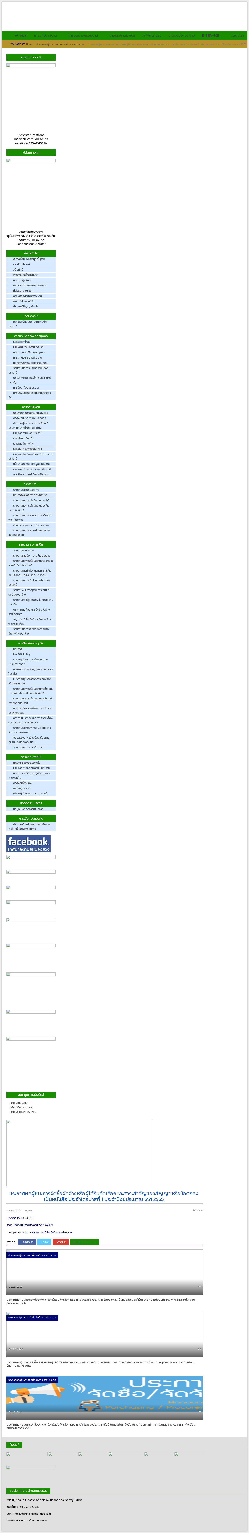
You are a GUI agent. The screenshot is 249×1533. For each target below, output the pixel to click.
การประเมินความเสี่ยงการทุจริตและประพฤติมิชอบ (30, 710)
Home (29, 44)
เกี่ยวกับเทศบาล (45, 35)
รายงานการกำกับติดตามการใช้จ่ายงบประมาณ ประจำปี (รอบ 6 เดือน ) (30, 573)
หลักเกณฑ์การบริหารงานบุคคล (30, 363)
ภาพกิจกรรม (151, 35)
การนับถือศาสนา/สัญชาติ (27, 296)
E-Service (210, 35)
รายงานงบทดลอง (23, 550)
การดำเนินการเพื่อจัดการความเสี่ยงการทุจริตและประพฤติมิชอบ (30, 720)
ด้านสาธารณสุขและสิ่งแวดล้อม (31, 525)
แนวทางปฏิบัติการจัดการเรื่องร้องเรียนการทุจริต (29, 681)
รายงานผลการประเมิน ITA (28, 747)
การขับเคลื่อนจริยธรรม (26, 388)
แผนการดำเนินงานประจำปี (27, 433)
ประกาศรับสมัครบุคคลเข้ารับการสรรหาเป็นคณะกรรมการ (29, 826)
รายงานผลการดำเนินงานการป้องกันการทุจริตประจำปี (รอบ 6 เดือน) (30, 691)
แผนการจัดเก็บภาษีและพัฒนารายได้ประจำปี (30, 456)
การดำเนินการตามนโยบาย (27, 358)
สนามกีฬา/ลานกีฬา (23, 301)
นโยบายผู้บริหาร (22, 280)
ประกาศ (17, 649)
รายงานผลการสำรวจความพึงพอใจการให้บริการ (30, 517)
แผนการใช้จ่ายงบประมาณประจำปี (32, 469)
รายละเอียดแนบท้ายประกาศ (22, 1225)
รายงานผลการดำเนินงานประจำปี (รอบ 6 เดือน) (29, 508)
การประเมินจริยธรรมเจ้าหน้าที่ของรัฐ (29, 395)
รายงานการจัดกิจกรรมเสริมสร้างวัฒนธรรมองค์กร (29, 730)
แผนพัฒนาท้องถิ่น (23, 438)
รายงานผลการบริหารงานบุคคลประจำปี (28, 370)
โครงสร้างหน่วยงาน (83, 35)
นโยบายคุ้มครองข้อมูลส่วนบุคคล (32, 464)
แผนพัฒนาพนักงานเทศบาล (28, 347)
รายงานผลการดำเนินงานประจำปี (31, 500)
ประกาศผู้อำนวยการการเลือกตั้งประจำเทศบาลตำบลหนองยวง (28, 425)
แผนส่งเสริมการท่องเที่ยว (27, 449)
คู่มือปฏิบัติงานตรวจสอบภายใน (30, 794)
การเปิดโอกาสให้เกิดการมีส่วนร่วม (32, 474)
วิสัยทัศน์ (18, 270)
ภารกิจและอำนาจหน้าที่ (25, 275)
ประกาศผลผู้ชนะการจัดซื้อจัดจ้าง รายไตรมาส (60, 44)
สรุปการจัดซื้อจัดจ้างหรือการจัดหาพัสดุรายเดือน (30, 621)
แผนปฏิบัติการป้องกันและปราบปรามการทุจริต (28, 662)
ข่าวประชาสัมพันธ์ (122, 35)
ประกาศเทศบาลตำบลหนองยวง (30, 413)
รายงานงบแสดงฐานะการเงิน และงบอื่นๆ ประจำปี (29, 592)
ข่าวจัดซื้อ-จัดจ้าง (181, 35)
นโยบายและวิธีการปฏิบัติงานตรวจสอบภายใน (29, 775)
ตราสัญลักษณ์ (21, 264)
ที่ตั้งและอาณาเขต (23, 291)
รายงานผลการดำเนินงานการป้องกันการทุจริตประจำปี (30, 701)
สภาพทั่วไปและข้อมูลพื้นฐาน (29, 259)
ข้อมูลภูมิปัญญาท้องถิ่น (26, 306)
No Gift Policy (22, 654)
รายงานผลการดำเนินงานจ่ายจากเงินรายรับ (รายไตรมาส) (30, 563)
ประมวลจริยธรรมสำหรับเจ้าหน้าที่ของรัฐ (29, 380)
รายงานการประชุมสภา (26, 490)
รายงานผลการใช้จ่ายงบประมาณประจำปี (29, 582)
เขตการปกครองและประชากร (29, 285)
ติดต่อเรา (237, 35)
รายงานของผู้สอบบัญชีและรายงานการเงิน (30, 602)
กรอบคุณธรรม (21, 788)
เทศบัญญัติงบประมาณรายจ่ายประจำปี (28, 324)
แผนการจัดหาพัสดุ (23, 444)
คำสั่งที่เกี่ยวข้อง (22, 783)
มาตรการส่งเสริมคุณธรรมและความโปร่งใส (30, 671)
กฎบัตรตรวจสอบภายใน (26, 763)
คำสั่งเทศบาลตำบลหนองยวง (29, 418)
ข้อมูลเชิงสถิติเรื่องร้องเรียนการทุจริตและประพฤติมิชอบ (28, 740)
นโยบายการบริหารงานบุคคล (29, 352)
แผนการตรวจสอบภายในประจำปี (31, 768)
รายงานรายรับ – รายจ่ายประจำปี (31, 556)
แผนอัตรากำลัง (21, 342)
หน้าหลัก (21, 35)
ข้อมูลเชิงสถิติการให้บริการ (28, 809)
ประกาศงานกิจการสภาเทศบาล (30, 495)
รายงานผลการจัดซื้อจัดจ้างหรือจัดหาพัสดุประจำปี (28, 631)
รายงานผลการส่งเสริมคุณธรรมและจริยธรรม (29, 532)
